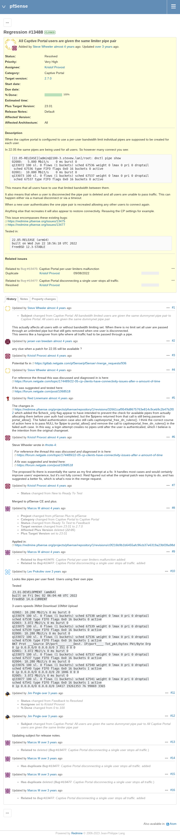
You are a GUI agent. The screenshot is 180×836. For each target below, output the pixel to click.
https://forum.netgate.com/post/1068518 (42, 391)
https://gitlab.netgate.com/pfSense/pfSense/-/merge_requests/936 (80, 363)
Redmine (77, 833)
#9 (173, 551)
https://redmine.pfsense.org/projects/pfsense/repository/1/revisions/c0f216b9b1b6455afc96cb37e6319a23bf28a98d (95, 545)
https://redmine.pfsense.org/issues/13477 (36, 224)
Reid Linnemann (37, 398)
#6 (173, 437)
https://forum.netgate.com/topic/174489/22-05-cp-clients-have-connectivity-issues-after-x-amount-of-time (87, 381)
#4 (173, 369)
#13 (172, 742)
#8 (173, 507)
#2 (173, 340)
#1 (173, 307)
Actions (173, 268)
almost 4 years (64, 46)
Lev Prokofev (35, 571)
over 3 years (103, 46)
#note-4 (50, 445)
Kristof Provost (55, 67)
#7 (173, 485)
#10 (172, 571)
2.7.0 (48, 78)
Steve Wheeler (43, 46)
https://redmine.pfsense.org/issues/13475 (36, 221)
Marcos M (33, 508)
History (11, 299)
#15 (172, 774)
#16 (172, 790)
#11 (173, 692)
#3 (173, 355)
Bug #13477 (29, 280)
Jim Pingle (34, 693)
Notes (24, 299)
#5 (173, 397)
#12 (172, 715)
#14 (172, 758)
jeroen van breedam (39, 341)
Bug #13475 (29, 269)
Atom (173, 823)
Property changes (44, 299)
